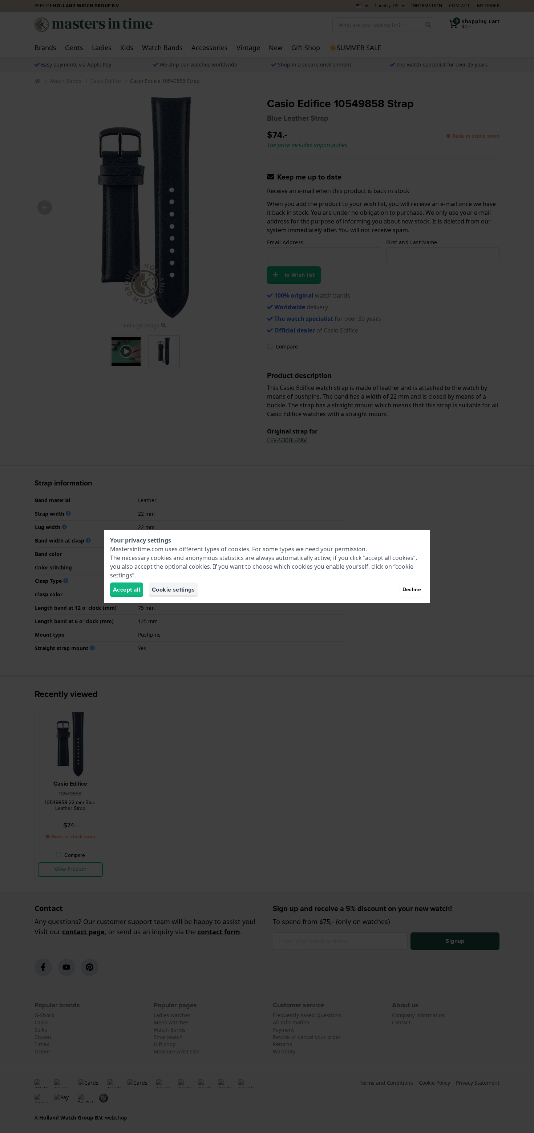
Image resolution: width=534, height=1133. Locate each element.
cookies (238, 549)
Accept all (126, 589)
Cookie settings (173, 589)
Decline (411, 589)
